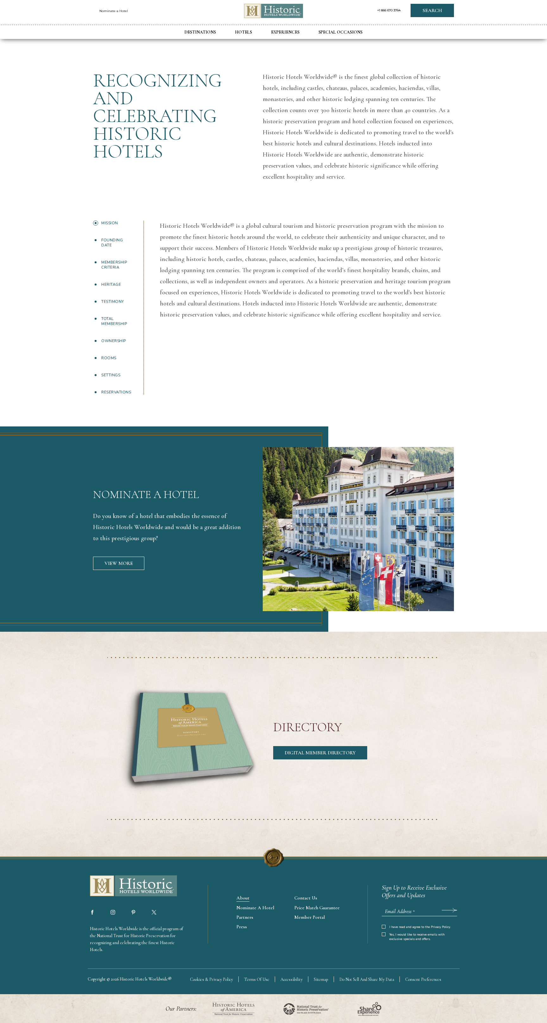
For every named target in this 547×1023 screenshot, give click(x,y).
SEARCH (432, 10)
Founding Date (112, 243)
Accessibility (291, 979)
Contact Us (305, 898)
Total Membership (114, 321)
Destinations (200, 32)
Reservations (116, 392)
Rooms (108, 358)
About (242, 898)
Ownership (113, 340)
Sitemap (321, 979)
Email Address (400, 911)
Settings (110, 375)
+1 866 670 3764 (388, 10)
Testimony (112, 301)
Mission (109, 223)
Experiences (285, 32)
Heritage (111, 284)
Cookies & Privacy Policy (211, 979)
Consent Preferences (423, 979)
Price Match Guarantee (317, 908)
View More (118, 563)
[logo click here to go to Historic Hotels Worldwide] (128, 886)
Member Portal (309, 917)
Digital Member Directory (320, 753)
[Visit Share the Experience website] (369, 1009)
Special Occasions (340, 32)
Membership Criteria (114, 265)
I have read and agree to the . (420, 927)
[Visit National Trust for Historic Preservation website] (306, 1009)
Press (241, 927)
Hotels (243, 32)
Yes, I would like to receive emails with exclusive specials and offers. (417, 936)
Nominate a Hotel (113, 11)
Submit (449, 909)
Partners (244, 917)
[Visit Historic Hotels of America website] (233, 1009)
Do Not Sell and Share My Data (366, 979)
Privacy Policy (440, 927)
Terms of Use (256, 979)
